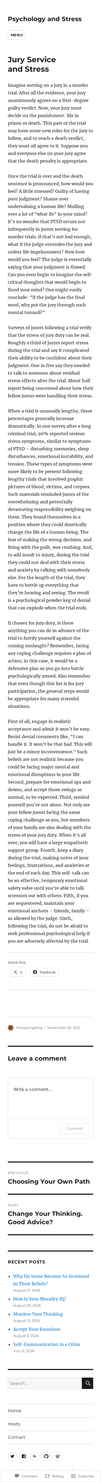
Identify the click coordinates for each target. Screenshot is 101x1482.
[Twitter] (12, 1456)
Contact (16, 1437)
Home (14, 1410)
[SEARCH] (87, 1383)
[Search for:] (45, 1383)
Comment (74, 1128)
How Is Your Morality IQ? (39, 1299)
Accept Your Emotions (36, 1329)
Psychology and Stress (45, 19)
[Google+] (35, 1456)
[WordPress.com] (57, 1456)
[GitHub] (46, 1456)
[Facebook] (24, 1456)
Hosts (14, 1424)
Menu (17, 35)
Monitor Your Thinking (38, 1314)
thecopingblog (29, 1027)
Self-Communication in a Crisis (46, 1344)
